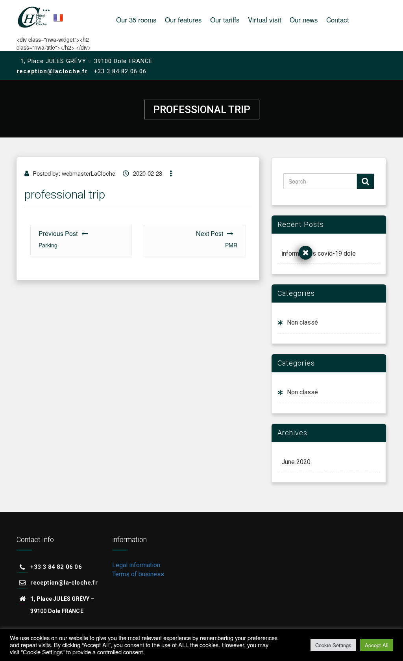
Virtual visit (264, 19)
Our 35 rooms (136, 19)
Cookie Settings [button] (333, 645)
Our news (304, 19)
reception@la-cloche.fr (63, 582)
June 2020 (296, 462)
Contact (337, 19)
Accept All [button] (376, 645)
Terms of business (138, 574)
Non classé (302, 322)
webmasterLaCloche (88, 173)
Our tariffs (225, 19)
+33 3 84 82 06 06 (55, 566)
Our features (183, 19)
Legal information (136, 565)
